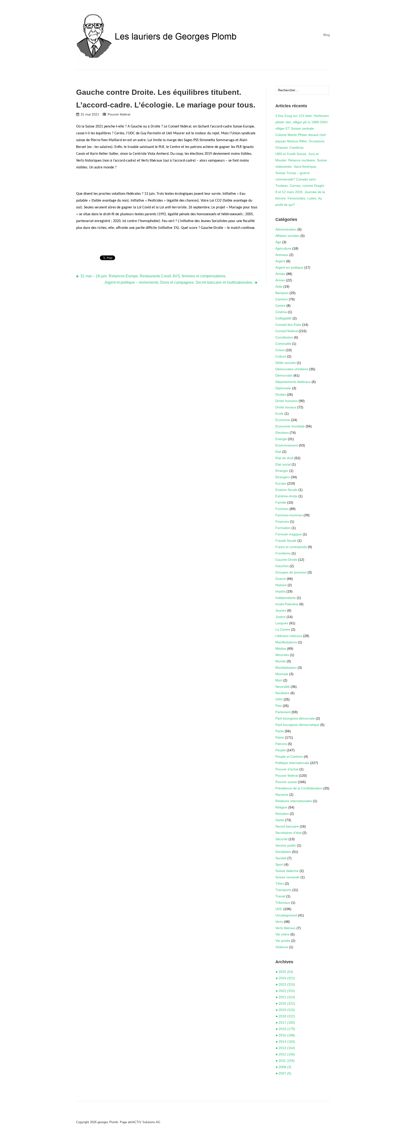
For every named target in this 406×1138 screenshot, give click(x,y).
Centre (280, 305)
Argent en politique (289, 267)
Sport (279, 864)
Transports (283, 890)
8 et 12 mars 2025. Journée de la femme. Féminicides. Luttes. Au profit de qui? (300, 198)
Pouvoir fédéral (119, 114)
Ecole (279, 413)
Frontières (283, 553)
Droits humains (286, 401)
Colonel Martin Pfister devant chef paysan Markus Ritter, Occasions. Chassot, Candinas (300, 141)
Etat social (283, 464)
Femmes (282, 509)
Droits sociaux (285, 407)
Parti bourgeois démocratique (297, 725)
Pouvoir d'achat (286, 769)
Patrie (279, 737)
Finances (282, 521)
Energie (281, 439)
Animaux (281, 255)
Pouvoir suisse (286, 782)
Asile (278, 286)
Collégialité (283, 318)
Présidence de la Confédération (298, 788)
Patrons (281, 744)
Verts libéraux (285, 928)
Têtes (279, 883)
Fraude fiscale (286, 540)
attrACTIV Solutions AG (144, 1122)
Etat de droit (284, 458)
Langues (281, 623)
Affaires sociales (287, 236)
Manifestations (286, 642)
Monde (280, 661)
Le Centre (282, 629)
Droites (280, 394)
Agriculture (283, 248)
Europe (280, 483)
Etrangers (282, 477)
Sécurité (281, 839)
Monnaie (281, 674)
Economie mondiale (290, 426)
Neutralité (282, 686)
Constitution (284, 337)
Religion (281, 807)
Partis (279, 731)
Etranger (281, 471)
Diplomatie (283, 388)
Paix (278, 706)
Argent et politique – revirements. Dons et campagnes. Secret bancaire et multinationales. (179, 282)
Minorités (282, 655)
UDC (278, 909)
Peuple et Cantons (289, 756)
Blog (326, 35)
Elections (282, 432)
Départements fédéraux (293, 382)
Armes (280, 280)
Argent (280, 261)
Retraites (282, 814)
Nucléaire (282, 693)
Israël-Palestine (286, 604)
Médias (280, 648)
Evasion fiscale (286, 490)
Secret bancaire (287, 826)
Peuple (280, 750)
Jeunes (280, 610)
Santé (279, 820)
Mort (278, 680)
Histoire (281, 585)
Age (278, 242)
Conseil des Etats (288, 324)
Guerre (280, 579)
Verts (279, 921)
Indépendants (285, 598)
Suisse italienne (287, 871)
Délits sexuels (285, 363)
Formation (283, 528)
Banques (282, 293)
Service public (285, 845)
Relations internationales (293, 801)
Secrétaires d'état (288, 833)
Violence (281, 947)
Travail (280, 896)
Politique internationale (292, 763)
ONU (279, 699)
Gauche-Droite (286, 559)
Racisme (281, 794)
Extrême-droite (286, 496)
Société (280, 858)
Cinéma (281, 312)
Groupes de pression (291, 572)
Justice (280, 617)
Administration (286, 229)
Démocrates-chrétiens (291, 369)
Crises (280, 350)
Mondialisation (286, 667)
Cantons (281, 299)
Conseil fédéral (286, 331)
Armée (280, 274)
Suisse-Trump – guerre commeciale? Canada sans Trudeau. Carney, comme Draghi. (300, 179)
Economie (282, 420)
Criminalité (283, 344)
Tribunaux (282, 902)
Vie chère (282, 934)
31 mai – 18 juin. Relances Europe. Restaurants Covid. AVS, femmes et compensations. (153, 276)
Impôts (280, 591)
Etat (278, 452)
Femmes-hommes (289, 515)
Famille (280, 502)
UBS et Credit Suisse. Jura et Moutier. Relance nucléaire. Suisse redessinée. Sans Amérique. (301, 160)
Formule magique (288, 534)
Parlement (283, 712)
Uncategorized (286, 915)
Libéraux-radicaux (288, 636)
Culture (280, 356)
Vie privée (282, 941)
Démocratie (284, 375)
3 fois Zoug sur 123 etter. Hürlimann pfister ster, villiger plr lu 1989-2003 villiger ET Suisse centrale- (302, 122)
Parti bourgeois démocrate (295, 718)
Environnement (286, 445)
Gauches (282, 566)
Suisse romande (287, 877)
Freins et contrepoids (291, 547)
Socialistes (283, 852)
